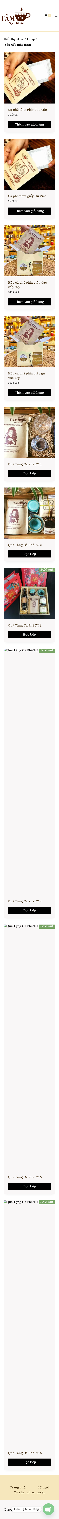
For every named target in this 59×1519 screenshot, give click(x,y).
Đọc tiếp (29, 473)
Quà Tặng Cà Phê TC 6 (25, 1453)
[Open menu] (56, 15)
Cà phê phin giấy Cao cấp (27, 109)
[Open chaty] (48, 1509)
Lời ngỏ (43, 1487)
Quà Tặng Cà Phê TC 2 (25, 545)
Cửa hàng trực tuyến (29, 1492)
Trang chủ (18, 1487)
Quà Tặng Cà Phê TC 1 (25, 464)
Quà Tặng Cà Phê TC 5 (25, 1177)
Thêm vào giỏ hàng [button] (29, 124)
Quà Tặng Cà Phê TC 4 (25, 901)
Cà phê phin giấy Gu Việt (27, 196)
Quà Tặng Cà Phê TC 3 (25, 625)
